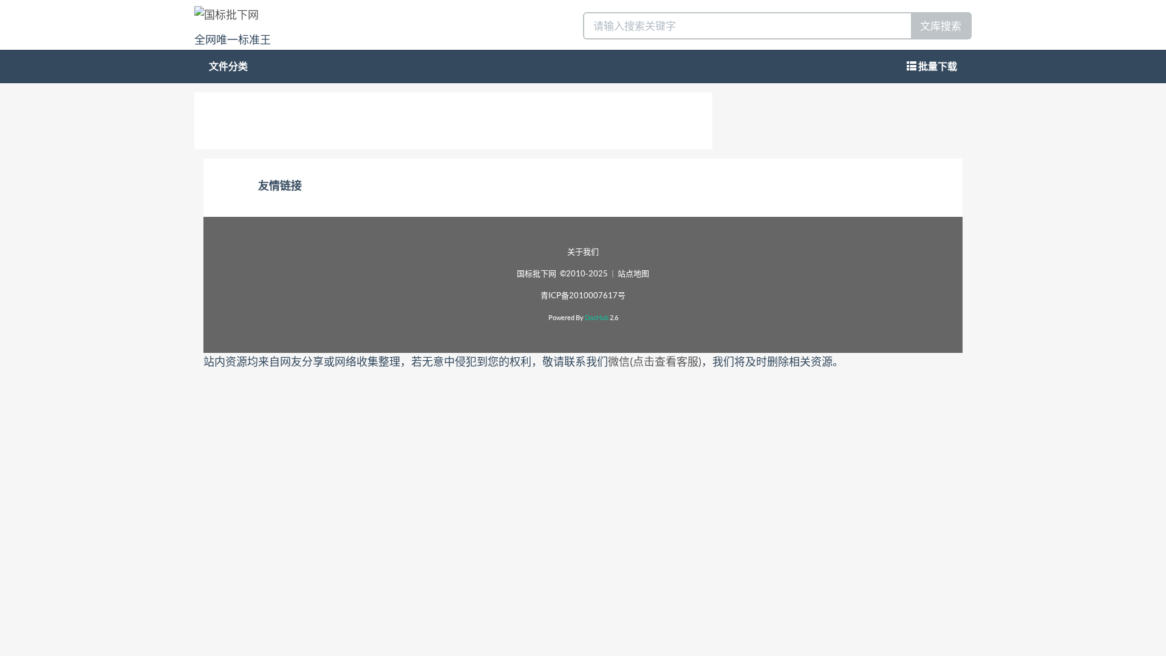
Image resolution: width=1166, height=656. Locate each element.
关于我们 (583, 251)
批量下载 (936, 66)
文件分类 (228, 66)
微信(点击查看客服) (654, 361)
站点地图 (633, 273)
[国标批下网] (226, 14)
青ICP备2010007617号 (583, 295)
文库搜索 (940, 26)
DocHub (597, 317)
